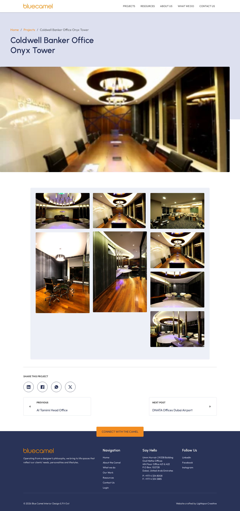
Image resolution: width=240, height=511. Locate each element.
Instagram (187, 467)
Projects (129, 6)
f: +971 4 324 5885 (152, 478)
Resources (148, 6)
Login (106, 487)
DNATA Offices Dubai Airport (172, 410)
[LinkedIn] (28, 387)
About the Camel (112, 462)
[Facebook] (42, 387)
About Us (166, 6)
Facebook (187, 462)
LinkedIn (186, 457)
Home (14, 30)
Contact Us (207, 6)
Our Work (108, 472)
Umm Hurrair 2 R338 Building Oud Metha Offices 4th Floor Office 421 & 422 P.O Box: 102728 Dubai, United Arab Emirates (157, 464)
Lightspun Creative (207, 503)
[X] (70, 387)
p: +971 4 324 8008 (152, 475)
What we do (186, 6)
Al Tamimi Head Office (52, 410)
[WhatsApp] (56, 387)
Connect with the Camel (120, 431)
